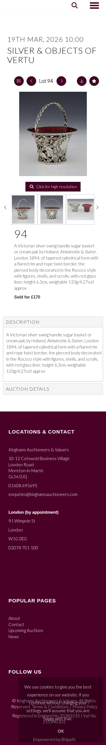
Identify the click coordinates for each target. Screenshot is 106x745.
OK (61, 731)
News (13, 636)
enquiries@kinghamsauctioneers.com (42, 494)
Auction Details (27, 388)
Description (23, 321)
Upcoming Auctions (25, 630)
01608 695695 (22, 485)
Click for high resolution (56, 186)
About (14, 618)
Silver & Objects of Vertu (52, 55)
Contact (16, 624)
